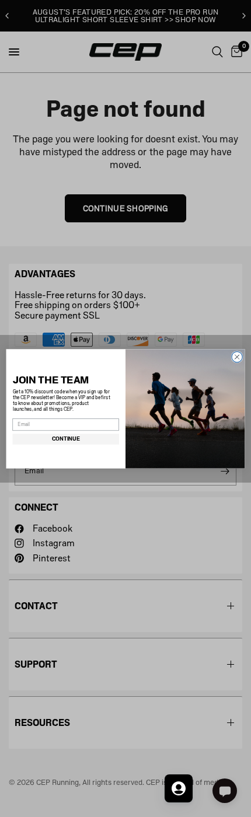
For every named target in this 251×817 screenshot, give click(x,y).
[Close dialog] (237, 356)
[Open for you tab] (179, 788)
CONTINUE (66, 438)
